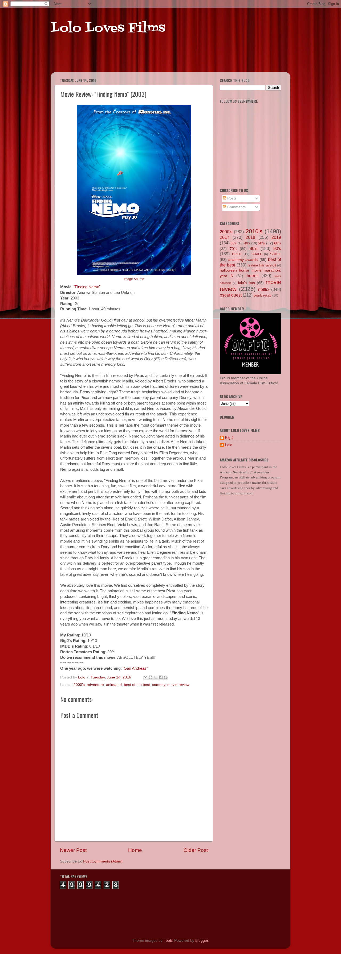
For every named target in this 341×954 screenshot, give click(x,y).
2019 (276, 237)
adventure (95, 685)
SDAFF (256, 254)
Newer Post (73, 850)
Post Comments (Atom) (103, 861)
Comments (236, 207)
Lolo (228, 445)
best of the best (137, 685)
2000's (79, 685)
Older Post (196, 850)
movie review (178, 685)
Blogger (201, 941)
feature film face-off (262, 265)
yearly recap (262, 295)
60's (277, 243)
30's (234, 243)
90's (277, 248)
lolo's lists (246, 283)
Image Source (134, 279)
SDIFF (275, 254)
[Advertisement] (153, 58)
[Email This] (145, 677)
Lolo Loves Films (108, 28)
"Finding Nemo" (87, 287)
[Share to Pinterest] (165, 677)
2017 (224, 237)
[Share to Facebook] (160, 677)
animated (114, 685)
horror (252, 275)
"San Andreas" (135, 668)
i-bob (168, 941)
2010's (254, 231)
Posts (231, 198)
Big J (229, 438)
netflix (263, 289)
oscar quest (231, 295)
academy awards (243, 260)
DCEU (236, 254)
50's (261, 243)
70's (233, 249)
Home (135, 850)
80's (253, 248)
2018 (250, 237)
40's (247, 243)
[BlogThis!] (150, 677)
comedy (158, 685)
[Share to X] (155, 677)
